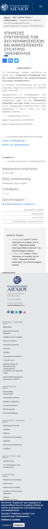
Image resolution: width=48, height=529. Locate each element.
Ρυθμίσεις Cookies (10, 519)
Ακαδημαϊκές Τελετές (11, 425)
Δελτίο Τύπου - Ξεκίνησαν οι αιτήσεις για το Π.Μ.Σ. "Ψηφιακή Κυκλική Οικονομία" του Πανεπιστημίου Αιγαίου (26, 259)
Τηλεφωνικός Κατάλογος (12, 480)
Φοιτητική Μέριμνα (10, 413)
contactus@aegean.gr (16, 305)
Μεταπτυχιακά (9, 409)
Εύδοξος (6, 352)
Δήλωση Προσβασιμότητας (10, 498)
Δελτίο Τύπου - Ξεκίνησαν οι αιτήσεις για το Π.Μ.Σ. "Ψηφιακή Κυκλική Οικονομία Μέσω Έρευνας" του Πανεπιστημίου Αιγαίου (26, 245)
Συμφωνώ (6, 525)
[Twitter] (16, 312)
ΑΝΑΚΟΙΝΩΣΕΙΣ (37, 214)
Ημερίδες (6, 441)
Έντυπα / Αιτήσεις (10, 341)
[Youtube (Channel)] (24, 312)
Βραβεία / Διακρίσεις (11, 401)
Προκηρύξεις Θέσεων (11, 397)
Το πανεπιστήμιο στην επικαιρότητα (11, 466)
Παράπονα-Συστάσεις (11, 487)
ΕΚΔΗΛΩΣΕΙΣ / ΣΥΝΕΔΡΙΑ (33, 210)
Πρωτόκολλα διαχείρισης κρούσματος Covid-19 (13, 378)
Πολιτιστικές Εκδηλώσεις (12, 445)
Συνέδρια (6, 448)
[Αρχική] (16, 7)
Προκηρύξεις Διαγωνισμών (8, 392)
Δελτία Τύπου (8, 461)
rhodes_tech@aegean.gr (14, 140)
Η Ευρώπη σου (9, 360)
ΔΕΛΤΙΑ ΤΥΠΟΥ (37, 217)
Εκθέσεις (6, 433)
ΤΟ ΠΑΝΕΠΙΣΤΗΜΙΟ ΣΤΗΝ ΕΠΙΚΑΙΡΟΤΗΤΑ (27, 221)
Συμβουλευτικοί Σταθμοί (12, 337)
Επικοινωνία (7, 483)
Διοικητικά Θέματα (10, 405)
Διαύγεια (6, 348)
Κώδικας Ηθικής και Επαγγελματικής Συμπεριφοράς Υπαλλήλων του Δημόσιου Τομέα (13, 368)
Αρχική (7, 17)
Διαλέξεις (6, 429)
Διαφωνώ (18, 525)
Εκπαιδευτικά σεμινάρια (12, 437)
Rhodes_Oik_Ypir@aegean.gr (16, 144)
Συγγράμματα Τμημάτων (12, 356)
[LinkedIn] (20, 312)
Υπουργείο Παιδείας (11, 345)
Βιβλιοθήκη (7, 327)
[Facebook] (12, 312)
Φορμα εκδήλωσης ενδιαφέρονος (20, 204)
